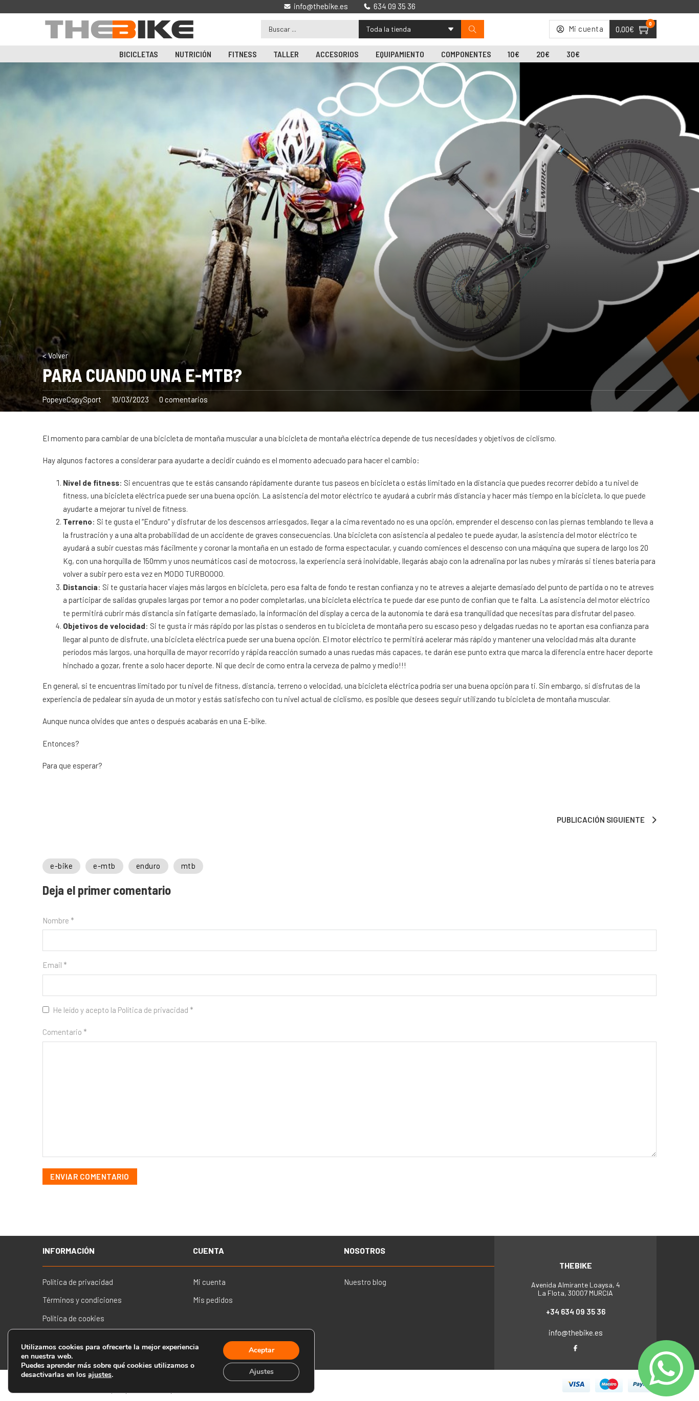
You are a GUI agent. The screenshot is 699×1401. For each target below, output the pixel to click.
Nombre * (58, 920)
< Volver (55, 355)
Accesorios (337, 54)
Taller (286, 54)
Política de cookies (73, 1318)
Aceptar (261, 1350)
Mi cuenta (209, 1281)
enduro (148, 865)
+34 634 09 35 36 (575, 1311)
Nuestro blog (365, 1281)
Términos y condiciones (82, 1299)
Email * (54, 964)
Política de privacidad (154, 1009)
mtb (188, 865)
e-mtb (104, 865)
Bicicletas (138, 54)
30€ (573, 54)
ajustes (100, 1375)
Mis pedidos (213, 1299)
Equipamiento (400, 54)
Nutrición (193, 54)
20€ (543, 54)
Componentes (466, 54)
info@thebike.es (576, 1332)
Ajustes (261, 1371)
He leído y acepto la (123, 1009)
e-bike (61, 865)
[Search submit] (472, 29)
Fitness (242, 54)
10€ (513, 54)
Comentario (64, 1031)
